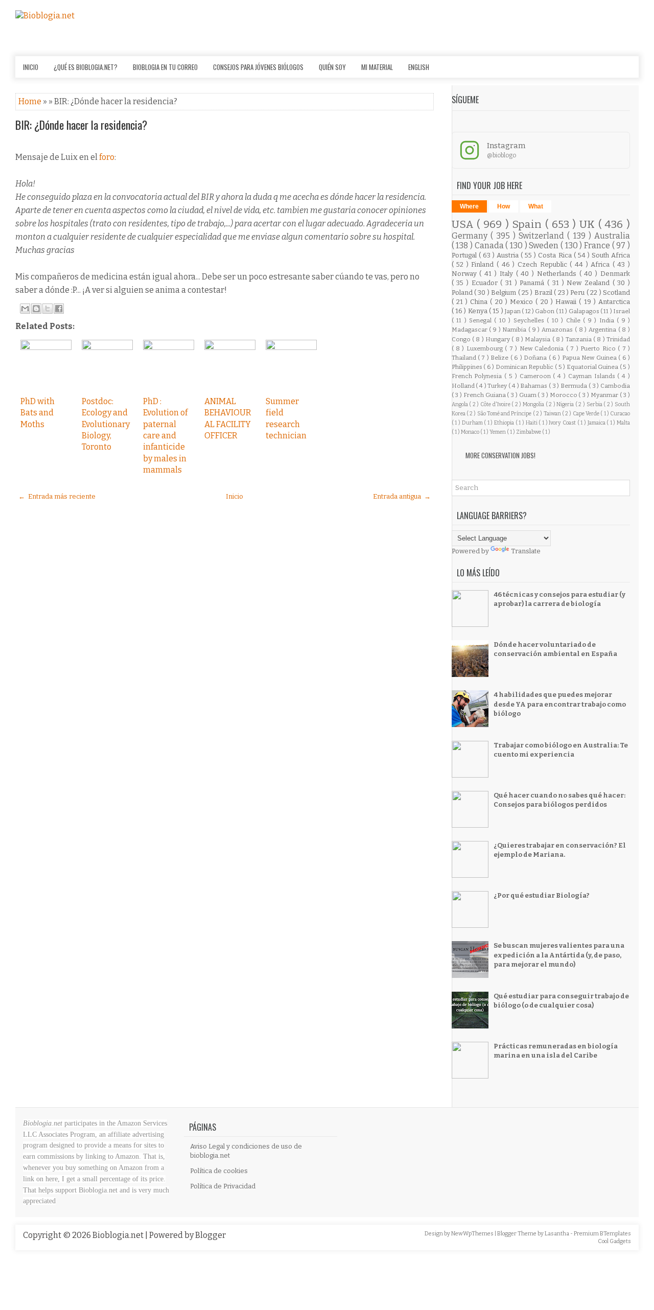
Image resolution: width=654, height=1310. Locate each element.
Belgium (504, 292)
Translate (526, 551)
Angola (461, 404)
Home (30, 101)
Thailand (465, 357)
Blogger (210, 1235)
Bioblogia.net (118, 1235)
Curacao (620, 413)
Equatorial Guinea (593, 366)
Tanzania (579, 339)
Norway (466, 273)
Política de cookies (219, 1171)
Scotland (616, 292)
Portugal (465, 255)
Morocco (564, 395)
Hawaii (567, 302)
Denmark (615, 273)
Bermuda (574, 385)
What (535, 206)
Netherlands (558, 273)
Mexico (522, 302)
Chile (574, 320)
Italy (508, 273)
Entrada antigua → (402, 496)
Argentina (603, 329)
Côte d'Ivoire (495, 404)
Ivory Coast (563, 422)
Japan (513, 311)
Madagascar (470, 329)
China (480, 302)
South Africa (611, 255)
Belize (500, 357)
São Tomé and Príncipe (505, 413)
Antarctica (614, 302)
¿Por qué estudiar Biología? (542, 895)
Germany (471, 236)
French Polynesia (478, 376)
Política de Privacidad (222, 1186)
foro (106, 157)
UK (588, 224)
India (608, 320)
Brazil (544, 292)
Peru (578, 292)
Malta (623, 422)
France (598, 245)
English (418, 67)
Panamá (533, 283)
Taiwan (553, 413)
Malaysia (538, 339)
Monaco (470, 432)
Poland (463, 292)
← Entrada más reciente (57, 496)
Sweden (544, 245)
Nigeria (565, 404)
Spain (528, 224)
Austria (509, 255)
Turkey (497, 385)
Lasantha (557, 1233)
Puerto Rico (599, 348)
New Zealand (589, 283)
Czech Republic (544, 264)
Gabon (545, 311)
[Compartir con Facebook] (59, 308)
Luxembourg (485, 348)
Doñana (536, 357)
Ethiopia (505, 422)
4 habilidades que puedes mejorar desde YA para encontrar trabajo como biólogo (560, 704)
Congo (462, 339)
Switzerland (543, 236)
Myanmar (605, 395)
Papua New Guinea (590, 357)
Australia (612, 236)
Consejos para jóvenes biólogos (258, 67)
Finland (484, 264)
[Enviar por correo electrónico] (25, 308)
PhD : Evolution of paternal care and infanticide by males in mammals (165, 435)
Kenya (478, 311)
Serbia (595, 404)
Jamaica (597, 422)
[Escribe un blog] (36, 308)
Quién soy (332, 67)
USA (464, 224)
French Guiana (485, 395)
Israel (621, 311)
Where (469, 206)
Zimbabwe (529, 432)
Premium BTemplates (602, 1233)
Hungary (498, 339)
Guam (528, 395)
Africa (602, 264)
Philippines (468, 366)
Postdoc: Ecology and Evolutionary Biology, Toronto (106, 424)
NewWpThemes (473, 1233)
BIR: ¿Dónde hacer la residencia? (81, 124)
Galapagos (584, 311)
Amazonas (558, 329)
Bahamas (534, 385)
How (503, 206)
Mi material (377, 67)
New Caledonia (543, 348)
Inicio (30, 67)
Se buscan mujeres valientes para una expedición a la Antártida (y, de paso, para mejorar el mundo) (559, 955)
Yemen (498, 432)
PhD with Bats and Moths (37, 412)
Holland (464, 385)
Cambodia (615, 385)
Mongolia (534, 404)
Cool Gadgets (614, 1241)
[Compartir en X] (47, 308)
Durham (473, 422)
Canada (490, 245)
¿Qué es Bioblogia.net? (86, 67)
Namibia (515, 329)
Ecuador (486, 283)
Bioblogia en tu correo (165, 67)
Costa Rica (555, 255)
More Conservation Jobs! (500, 455)
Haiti (532, 422)
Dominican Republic (525, 366)
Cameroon (536, 376)
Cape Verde (587, 413)
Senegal (481, 320)
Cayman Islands (593, 376)
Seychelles (530, 320)
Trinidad (618, 339)
